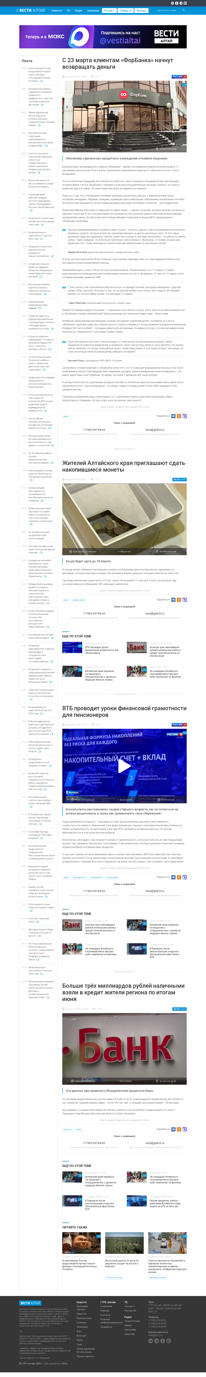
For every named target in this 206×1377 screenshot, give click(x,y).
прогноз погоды (115, 1278)
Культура (81, 1335)
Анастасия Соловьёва (85, 551)
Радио (78, 10)
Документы (106, 1327)
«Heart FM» (129, 1334)
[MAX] (185, 3)
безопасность (79, 878)
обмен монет (79, 600)
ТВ (68, 10)
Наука (79, 1340)
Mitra (65, 1363)
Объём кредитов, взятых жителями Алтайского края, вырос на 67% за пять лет (165, 1203)
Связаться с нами (166, 10)
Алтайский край (168, 149)
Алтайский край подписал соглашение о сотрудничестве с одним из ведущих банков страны (100, 675)
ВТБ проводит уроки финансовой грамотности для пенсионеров (102, 650)
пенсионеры (96, 878)
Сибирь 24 (126, 10)
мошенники (112, 878)
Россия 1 (109, 10)
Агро (79, 1331)
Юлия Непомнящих (85, 799)
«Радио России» (132, 1321)
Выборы (141, 10)
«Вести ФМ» (130, 1330)
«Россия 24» (130, 1310)
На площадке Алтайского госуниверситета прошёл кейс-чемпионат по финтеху (165, 674)
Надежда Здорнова (85, 1081)
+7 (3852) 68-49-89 (157, 1326)
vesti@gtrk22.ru (155, 1335)
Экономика (126, 149)
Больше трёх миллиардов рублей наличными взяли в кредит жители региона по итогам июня (165, 651)
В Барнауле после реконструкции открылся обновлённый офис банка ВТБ (164, 953)
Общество (125, 551)
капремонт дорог (158, 1278)
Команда (104, 1310)
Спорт (79, 1344)
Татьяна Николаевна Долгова (84, 149)
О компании (106, 1306)
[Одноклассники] (176, 3)
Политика (81, 1322)
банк (66, 416)
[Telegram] (180, 3)
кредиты (68, 1130)
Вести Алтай (167, 799)
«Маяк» (128, 1325)
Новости (57, 10)
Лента (27, 61)
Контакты (105, 1315)
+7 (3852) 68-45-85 (157, 1323)
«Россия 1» (129, 1306)
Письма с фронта (85, 1356)
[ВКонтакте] (172, 3)
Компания (93, 10)
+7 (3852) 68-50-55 (157, 1320)
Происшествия (84, 1318)
